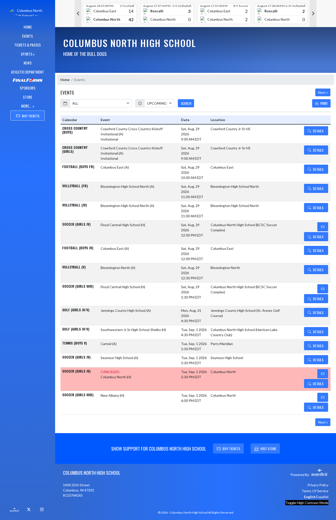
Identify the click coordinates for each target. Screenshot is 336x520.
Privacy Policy (317, 485)
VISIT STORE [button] (268, 448)
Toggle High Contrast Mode (306, 503)
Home (65, 80)
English (310, 497)
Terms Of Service (315, 491)
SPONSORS (27, 88)
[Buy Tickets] (322, 226)
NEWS (28, 62)
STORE (27, 97)
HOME (28, 27)
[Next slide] (313, 13)
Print (324, 103)
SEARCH (186, 103)
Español (322, 497)
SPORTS (26, 54)
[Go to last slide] (78, 13)
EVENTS (27, 36)
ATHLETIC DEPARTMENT (27, 72)
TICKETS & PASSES (27, 44)
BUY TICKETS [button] (30, 115)
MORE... (26, 106)
